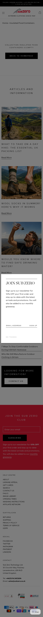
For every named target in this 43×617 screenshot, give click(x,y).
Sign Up (33, 325)
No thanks (11, 337)
